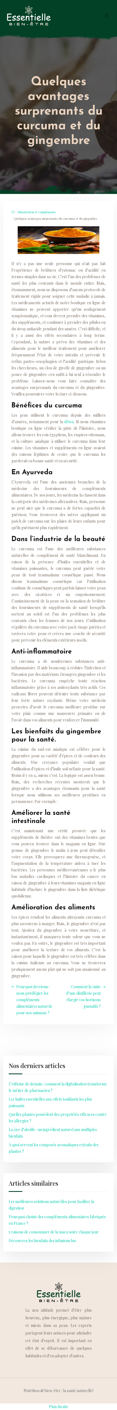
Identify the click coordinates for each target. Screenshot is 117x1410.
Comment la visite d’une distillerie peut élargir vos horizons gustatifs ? (83, 996)
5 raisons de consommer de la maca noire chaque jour (54, 1232)
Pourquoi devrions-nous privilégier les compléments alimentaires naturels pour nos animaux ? (34, 999)
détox (69, 421)
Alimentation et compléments (36, 212)
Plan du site (58, 1406)
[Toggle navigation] (106, 16)
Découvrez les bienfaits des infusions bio (42, 1240)
